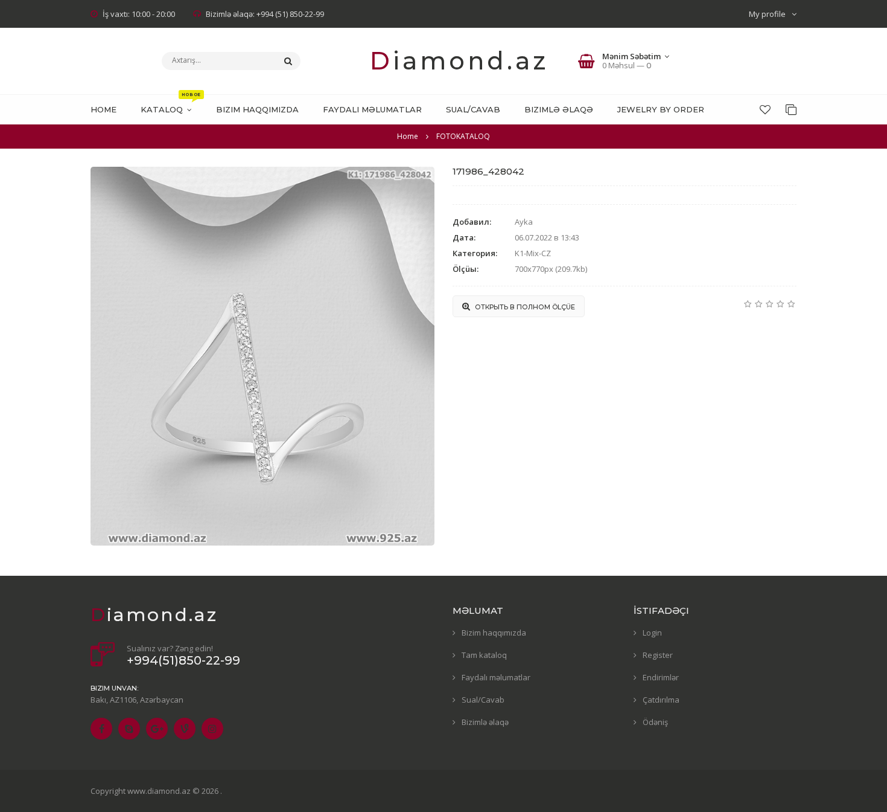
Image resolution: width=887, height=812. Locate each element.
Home (407, 136)
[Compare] (791, 109)
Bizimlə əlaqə (485, 722)
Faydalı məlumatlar (496, 677)
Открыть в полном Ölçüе (524, 307)
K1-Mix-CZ (533, 253)
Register (658, 654)
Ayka (524, 221)
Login (652, 632)
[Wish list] (765, 109)
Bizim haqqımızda (494, 632)
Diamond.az (459, 61)
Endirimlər (661, 677)
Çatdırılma (661, 699)
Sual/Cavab (483, 699)
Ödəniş (655, 722)
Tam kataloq (484, 654)
